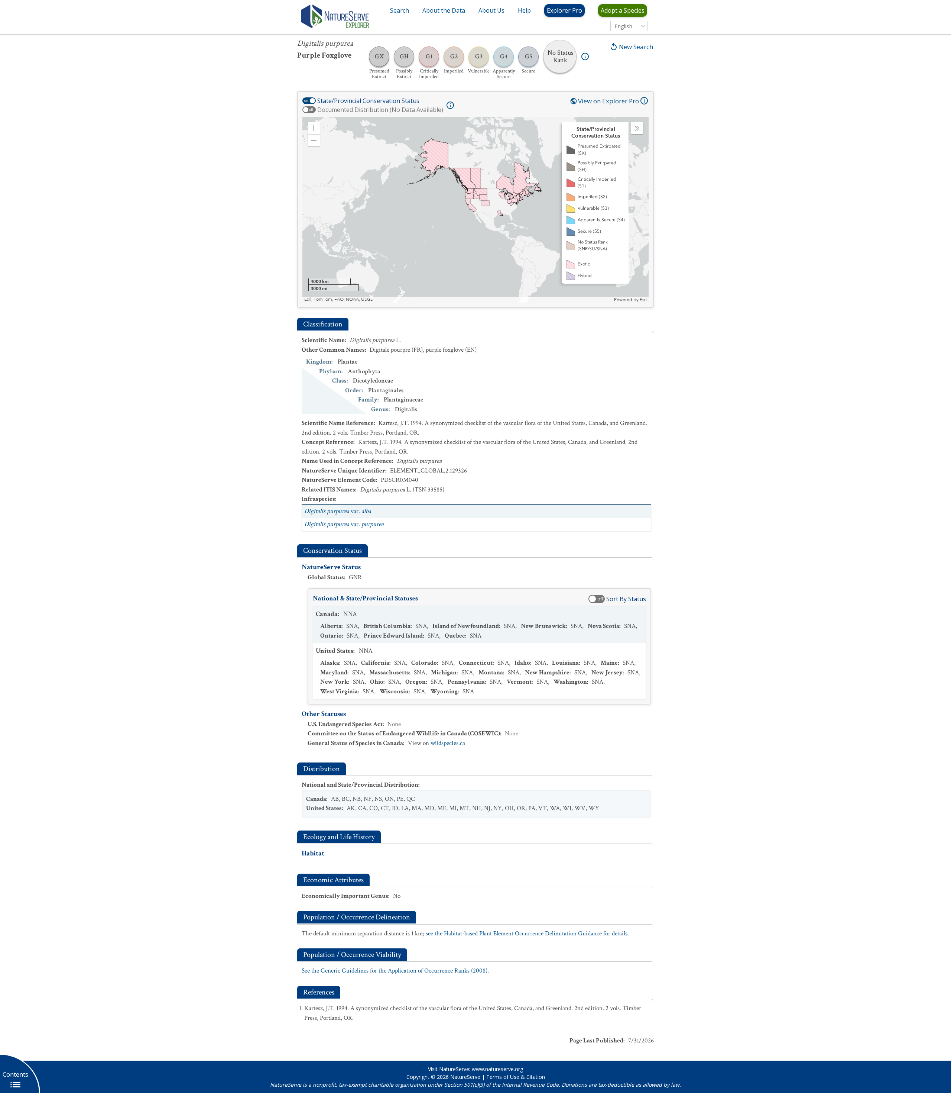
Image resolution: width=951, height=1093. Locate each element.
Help (524, 10)
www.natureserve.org (497, 1069)
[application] (475, 210)
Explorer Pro (564, 10)
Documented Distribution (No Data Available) (380, 110)
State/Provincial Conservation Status (368, 101)
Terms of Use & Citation (515, 1076)
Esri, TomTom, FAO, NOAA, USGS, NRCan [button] (346, 299)
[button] (314, 128)
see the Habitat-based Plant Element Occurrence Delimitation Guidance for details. (527, 933)
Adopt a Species (623, 10)
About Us (491, 10)
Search (399, 10)
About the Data (443, 10)
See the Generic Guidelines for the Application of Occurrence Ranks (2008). (395, 971)
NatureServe (465, 1076)
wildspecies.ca (448, 743)
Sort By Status (626, 599)
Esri (643, 299)
